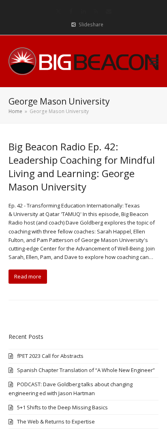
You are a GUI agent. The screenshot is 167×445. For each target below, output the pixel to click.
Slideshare (91, 24)
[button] (154, 61)
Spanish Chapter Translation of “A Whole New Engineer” (86, 370)
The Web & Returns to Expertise (56, 421)
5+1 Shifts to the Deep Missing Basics (62, 407)
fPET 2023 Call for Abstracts (50, 355)
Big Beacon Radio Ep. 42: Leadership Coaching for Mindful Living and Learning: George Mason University (82, 166)
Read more (27, 276)
